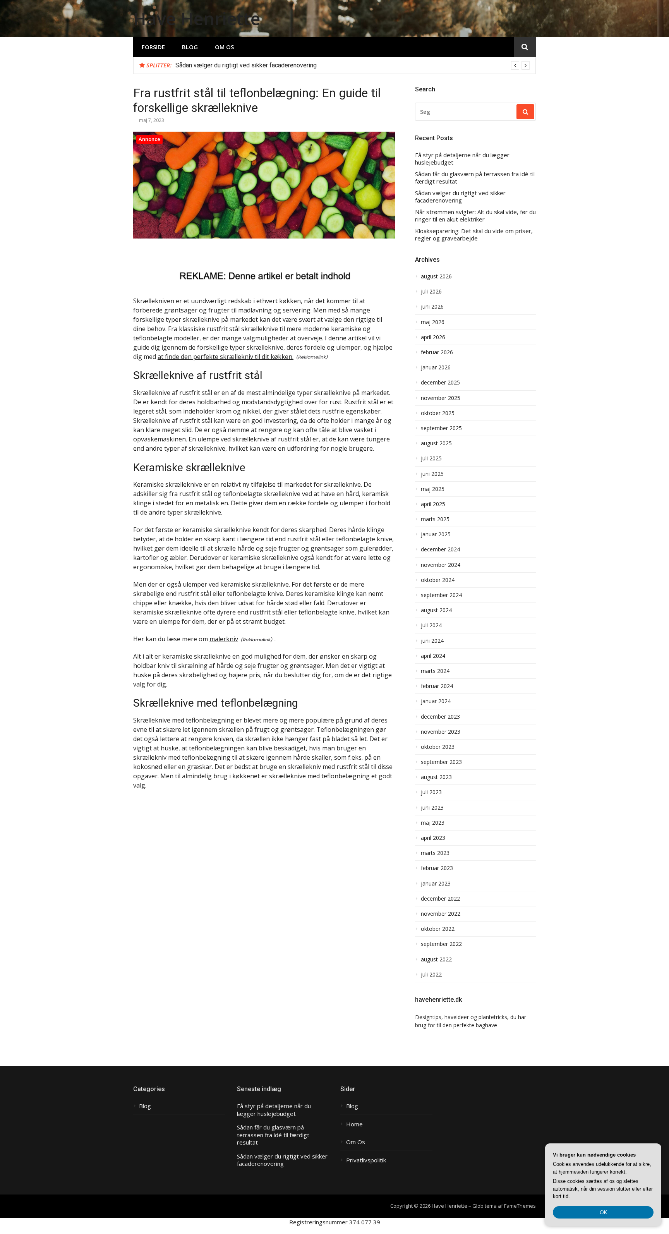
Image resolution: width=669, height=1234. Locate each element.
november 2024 (440, 564)
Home (354, 1124)
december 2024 (440, 549)
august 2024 (436, 610)
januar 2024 (436, 701)
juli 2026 (431, 291)
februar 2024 (437, 686)
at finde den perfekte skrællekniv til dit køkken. (225, 356)
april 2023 (433, 837)
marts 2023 (435, 853)
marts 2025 (435, 519)
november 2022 (440, 913)
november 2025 (440, 398)
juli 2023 (431, 792)
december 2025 (440, 382)
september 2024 (441, 595)
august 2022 (436, 959)
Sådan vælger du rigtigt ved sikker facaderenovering (246, 65)
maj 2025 (432, 489)
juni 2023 (432, 807)
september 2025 (441, 428)
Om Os (224, 47)
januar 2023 (436, 883)
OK (603, 1212)
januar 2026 (436, 367)
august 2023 (436, 777)
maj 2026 (432, 322)
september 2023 (441, 762)
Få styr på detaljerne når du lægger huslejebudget (462, 158)
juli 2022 (431, 974)
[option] (352, 65)
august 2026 (436, 276)
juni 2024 (432, 640)
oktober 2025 (438, 413)
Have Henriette (196, 18)
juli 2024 (431, 625)
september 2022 (441, 944)
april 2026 (433, 337)
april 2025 (433, 504)
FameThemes (520, 1205)
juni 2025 (432, 473)
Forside (153, 47)
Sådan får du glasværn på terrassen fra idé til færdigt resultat (475, 177)
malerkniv (223, 639)
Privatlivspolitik (366, 1160)
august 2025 (436, 443)
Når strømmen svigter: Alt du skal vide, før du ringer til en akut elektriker (475, 215)
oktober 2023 (438, 746)
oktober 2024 (438, 580)
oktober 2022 (438, 928)
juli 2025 (431, 458)
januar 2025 (436, 534)
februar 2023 (437, 868)
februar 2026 (437, 352)
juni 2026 (432, 306)
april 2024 (433, 655)
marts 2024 (435, 671)
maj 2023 (432, 822)
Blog (190, 47)
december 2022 (440, 898)
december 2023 (440, 716)
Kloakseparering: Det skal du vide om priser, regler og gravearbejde (474, 234)
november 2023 (440, 731)
